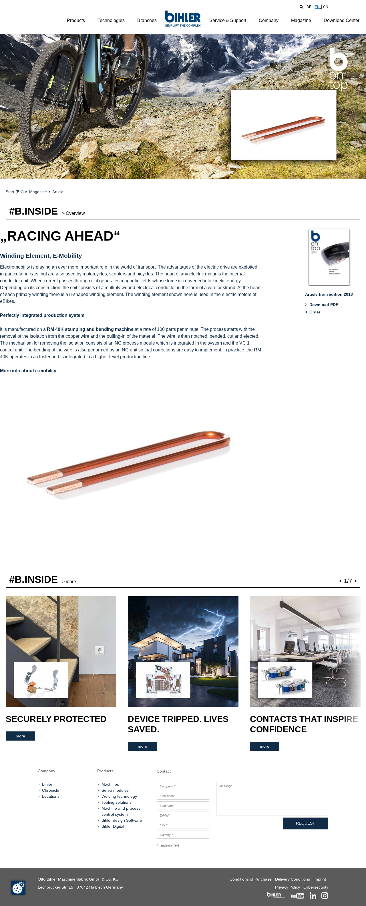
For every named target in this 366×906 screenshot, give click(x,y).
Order (314, 312)
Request (305, 823)
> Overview (73, 213)
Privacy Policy (287, 887)
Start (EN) (15, 191)
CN (325, 7)
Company (269, 20)
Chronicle (50, 790)
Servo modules (115, 790)
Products (76, 20)
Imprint (319, 879)
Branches (147, 20)
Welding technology (119, 796)
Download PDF (323, 304)
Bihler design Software (122, 820)
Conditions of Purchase (251, 879)
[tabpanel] (61, 668)
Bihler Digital (113, 826)
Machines (110, 784)
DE (309, 7)
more (20, 736)
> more (69, 581)
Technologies (111, 20)
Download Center (341, 20)
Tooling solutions (117, 802)
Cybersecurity (315, 887)
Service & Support (227, 20)
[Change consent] (18, 888)
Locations (50, 796)
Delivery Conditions (292, 879)
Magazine (301, 20)
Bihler (47, 784)
